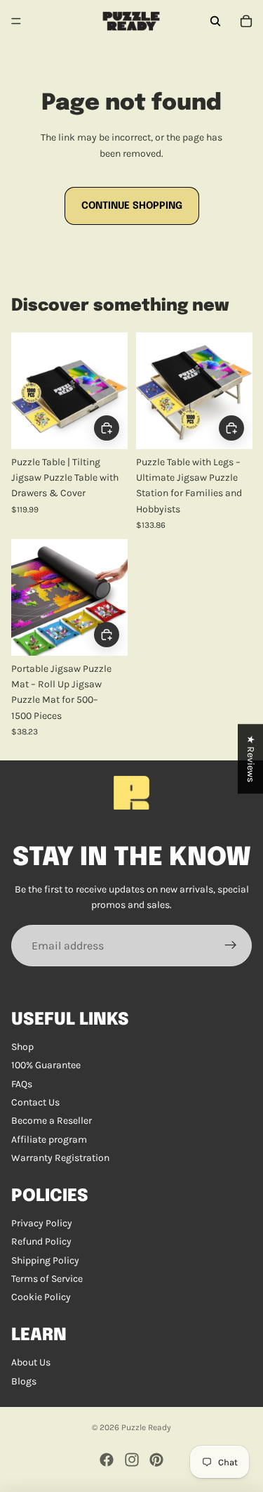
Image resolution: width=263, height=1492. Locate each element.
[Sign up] (230, 946)
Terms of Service (47, 1279)
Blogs (23, 1381)
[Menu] (16, 21)
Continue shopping (131, 206)
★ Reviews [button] (251, 758)
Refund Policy (41, 1241)
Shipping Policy (45, 1260)
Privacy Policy (41, 1223)
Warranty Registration (60, 1158)
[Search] (215, 21)
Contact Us (35, 1102)
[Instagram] (131, 1459)
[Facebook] (106, 1459)
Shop (22, 1047)
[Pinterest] (156, 1459)
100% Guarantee (46, 1065)
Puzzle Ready (146, 1427)
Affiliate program (49, 1140)
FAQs (21, 1084)
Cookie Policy (41, 1297)
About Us (30, 1362)
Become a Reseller (51, 1121)
